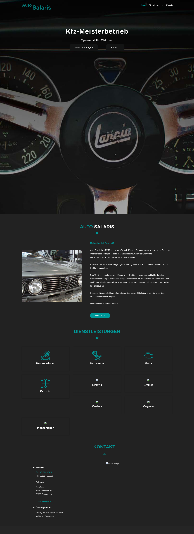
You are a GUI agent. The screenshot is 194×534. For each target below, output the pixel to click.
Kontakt (169, 5)
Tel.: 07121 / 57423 (44, 472)
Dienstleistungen (156, 5)
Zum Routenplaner (44, 501)
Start (143, 5)
